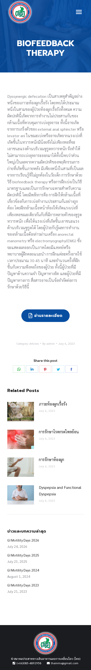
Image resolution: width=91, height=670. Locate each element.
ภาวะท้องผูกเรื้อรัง (53, 403)
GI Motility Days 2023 (23, 585)
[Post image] (20, 411)
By (48, 343)
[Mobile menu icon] (79, 12)
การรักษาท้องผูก (51, 459)
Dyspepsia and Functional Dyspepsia (60, 490)
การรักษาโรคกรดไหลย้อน (59, 431)
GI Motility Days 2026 (23, 540)
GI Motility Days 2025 (23, 555)
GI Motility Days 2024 (23, 570)
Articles (34, 343)
